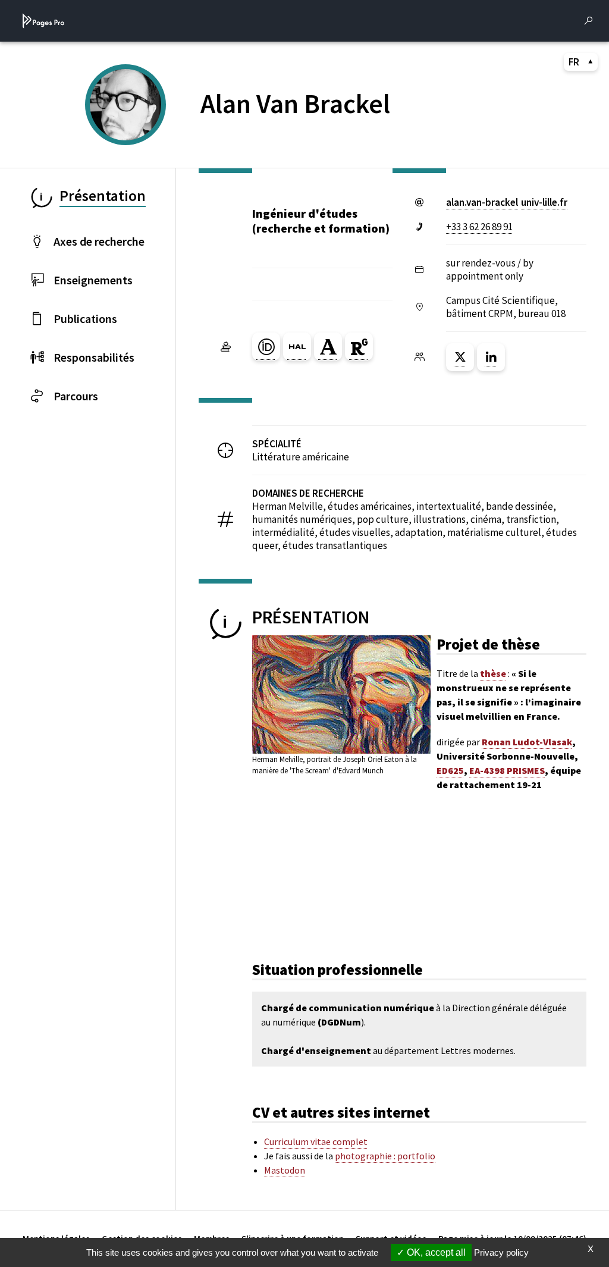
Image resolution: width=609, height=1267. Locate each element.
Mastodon (284, 1170)
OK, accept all (435, 1252)
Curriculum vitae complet (316, 1141)
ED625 (450, 770)
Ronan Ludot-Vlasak (527, 742)
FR (574, 61)
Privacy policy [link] (501, 1252)
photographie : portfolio (385, 1156)
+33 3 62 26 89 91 (479, 226)
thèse (493, 673)
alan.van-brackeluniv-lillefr (506, 202)
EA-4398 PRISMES (507, 770)
